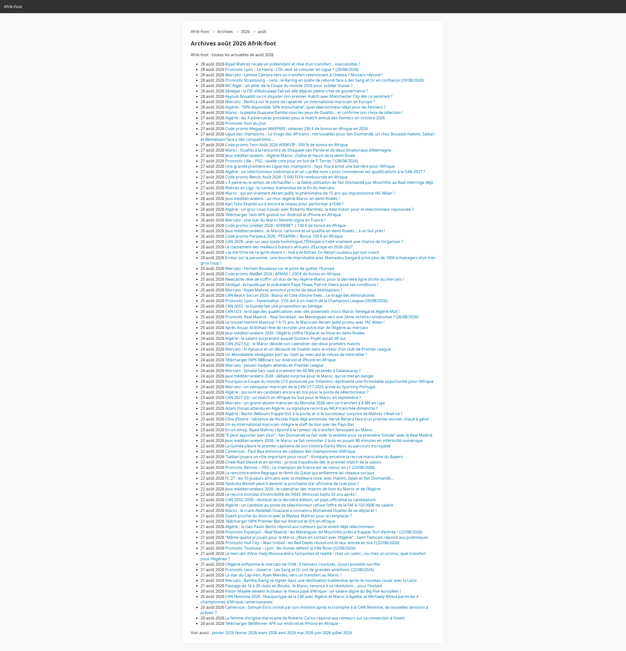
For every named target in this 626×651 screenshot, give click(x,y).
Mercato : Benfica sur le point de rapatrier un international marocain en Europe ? (300, 101)
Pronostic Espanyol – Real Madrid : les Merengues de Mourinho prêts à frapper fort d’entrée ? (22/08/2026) (323, 532)
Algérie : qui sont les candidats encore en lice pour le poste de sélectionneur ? (297, 392)
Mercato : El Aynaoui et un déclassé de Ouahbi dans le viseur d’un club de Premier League (308, 349)
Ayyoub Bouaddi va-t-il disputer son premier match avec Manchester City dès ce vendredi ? (308, 96)
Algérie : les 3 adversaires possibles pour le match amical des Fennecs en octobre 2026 (305, 118)
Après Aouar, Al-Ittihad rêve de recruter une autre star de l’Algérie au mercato (296, 327)
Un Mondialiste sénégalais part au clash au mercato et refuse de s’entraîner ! (296, 354)
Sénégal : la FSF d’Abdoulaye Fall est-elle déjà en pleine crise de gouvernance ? (296, 91)
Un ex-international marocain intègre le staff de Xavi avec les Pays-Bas (290, 424)
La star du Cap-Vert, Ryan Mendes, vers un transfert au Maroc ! (283, 575)
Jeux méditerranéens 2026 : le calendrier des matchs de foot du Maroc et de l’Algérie (302, 489)
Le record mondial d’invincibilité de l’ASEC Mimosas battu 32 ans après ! (291, 494)
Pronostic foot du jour (246, 123)
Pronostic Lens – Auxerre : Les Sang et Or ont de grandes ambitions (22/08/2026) (299, 569)
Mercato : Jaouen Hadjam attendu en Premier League (274, 365)
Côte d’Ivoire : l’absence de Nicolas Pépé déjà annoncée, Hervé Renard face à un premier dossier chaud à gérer (327, 419)
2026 (245, 31)
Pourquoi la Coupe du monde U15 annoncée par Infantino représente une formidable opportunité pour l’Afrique (329, 381)
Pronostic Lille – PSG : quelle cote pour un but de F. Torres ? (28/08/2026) (291, 161)
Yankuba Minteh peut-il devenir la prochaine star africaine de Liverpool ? (292, 483)
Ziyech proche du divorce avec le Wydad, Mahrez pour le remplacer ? (288, 516)
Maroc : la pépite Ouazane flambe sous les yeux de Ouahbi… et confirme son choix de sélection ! (314, 112)
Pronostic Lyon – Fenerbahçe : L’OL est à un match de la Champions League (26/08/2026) (306, 300)
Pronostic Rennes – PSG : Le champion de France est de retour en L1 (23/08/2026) (300, 467)
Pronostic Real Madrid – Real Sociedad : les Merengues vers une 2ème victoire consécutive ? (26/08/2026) (322, 317)
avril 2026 (287, 632)
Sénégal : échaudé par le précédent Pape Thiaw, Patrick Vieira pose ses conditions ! (301, 284)
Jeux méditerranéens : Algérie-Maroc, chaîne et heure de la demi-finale (290, 155)
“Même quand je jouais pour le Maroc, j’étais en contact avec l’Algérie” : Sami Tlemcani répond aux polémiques (326, 537)
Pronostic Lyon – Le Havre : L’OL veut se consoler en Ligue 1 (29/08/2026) (291, 69)
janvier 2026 (223, 632)
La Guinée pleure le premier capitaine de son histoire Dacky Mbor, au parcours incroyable (308, 446)
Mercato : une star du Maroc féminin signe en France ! (275, 220)
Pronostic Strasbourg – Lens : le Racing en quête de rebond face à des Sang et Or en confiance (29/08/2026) (324, 80)
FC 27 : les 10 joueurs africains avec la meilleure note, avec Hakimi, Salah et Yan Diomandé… (309, 478)
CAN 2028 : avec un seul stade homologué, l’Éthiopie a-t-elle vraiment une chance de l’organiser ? (314, 241)
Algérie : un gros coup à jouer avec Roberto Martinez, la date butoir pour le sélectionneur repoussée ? (319, 209)
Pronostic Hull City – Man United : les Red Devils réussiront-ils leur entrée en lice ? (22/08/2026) (312, 542)
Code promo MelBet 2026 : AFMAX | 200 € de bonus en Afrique (282, 273)
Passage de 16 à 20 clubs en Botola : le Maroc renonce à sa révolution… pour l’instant (303, 585)
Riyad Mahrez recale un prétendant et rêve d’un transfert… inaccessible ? (292, 64)
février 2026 (246, 632)
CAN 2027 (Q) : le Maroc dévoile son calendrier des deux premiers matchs (292, 343)
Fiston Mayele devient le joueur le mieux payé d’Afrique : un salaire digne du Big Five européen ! (313, 591)
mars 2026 (267, 632)
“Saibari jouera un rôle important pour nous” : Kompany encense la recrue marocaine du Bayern (314, 456)
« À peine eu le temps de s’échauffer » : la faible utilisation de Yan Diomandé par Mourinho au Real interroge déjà (329, 182)
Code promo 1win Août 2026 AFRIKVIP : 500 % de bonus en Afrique (286, 144)
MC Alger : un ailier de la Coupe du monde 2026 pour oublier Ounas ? (289, 85)
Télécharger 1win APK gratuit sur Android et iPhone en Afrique (283, 214)
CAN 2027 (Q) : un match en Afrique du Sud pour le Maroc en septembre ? (293, 397)
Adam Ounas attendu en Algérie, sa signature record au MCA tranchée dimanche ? (301, 408)
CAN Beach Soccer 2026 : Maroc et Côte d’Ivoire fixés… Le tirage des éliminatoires (300, 295)
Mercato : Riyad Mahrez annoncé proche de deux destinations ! (283, 290)
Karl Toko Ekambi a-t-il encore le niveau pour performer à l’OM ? (284, 204)
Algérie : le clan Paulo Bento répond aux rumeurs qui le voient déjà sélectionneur (299, 526)
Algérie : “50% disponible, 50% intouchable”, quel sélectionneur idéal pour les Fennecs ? (305, 107)
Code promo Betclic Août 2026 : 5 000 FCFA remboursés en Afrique (286, 177)
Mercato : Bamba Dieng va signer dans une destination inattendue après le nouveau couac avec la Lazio (321, 580)
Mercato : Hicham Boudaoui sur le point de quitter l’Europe (279, 268)
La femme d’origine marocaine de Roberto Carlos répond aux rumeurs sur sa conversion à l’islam (315, 618)
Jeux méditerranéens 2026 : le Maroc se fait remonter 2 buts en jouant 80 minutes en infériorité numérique (324, 440)
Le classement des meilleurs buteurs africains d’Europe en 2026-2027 (289, 247)
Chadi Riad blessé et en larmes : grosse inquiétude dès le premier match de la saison (303, 462)
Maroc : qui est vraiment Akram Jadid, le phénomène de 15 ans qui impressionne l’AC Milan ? (310, 193)
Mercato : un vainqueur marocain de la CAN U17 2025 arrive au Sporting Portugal (300, 386)
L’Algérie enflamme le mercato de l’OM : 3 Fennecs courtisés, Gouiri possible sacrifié (302, 564)
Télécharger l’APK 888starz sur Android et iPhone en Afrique (280, 360)
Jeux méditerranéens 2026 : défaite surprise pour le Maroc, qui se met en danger (299, 376)
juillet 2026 (342, 632)
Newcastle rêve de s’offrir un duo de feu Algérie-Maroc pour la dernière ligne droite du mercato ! (314, 279)
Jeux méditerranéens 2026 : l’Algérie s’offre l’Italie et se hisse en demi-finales (295, 333)
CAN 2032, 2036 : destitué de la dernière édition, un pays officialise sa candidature (300, 499)
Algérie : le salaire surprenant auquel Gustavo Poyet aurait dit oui (285, 338)
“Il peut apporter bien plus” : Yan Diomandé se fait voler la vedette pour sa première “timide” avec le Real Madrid (328, 435)
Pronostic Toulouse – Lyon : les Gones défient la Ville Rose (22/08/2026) (290, 548)
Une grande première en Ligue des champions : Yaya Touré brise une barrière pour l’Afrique (310, 166)
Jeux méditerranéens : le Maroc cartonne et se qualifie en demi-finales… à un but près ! (305, 230)
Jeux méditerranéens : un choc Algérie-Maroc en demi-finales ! (282, 198)
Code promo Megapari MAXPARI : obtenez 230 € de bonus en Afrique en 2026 (296, 128)
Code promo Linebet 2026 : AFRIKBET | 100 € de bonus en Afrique (285, 225)
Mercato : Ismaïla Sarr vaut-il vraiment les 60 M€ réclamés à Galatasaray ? (293, 370)
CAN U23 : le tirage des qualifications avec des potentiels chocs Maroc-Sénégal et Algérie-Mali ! (312, 311)
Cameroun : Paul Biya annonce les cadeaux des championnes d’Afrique (290, 451)
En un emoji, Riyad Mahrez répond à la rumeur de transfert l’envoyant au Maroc (299, 429)
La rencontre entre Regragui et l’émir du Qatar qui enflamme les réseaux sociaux (299, 472)
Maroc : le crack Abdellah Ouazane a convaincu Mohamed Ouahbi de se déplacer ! (301, 510)
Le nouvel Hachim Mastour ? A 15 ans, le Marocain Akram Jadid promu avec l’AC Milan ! (304, 322)
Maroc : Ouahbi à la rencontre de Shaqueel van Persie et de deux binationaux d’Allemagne (308, 150)
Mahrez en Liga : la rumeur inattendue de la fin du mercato (279, 187)
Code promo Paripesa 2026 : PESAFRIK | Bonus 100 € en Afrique (284, 236)
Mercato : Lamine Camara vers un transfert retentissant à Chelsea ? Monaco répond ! (303, 74)
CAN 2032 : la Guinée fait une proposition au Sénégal (273, 306)
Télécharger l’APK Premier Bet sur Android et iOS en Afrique (280, 521)
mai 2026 (305, 632)
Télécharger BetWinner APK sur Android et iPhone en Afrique (281, 623)
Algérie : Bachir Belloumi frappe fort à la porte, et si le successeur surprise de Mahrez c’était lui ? (313, 413)
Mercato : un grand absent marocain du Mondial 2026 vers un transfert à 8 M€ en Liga (305, 403)
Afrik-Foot (13, 6)
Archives (225, 31)
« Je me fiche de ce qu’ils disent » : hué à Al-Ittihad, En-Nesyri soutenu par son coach (302, 252)
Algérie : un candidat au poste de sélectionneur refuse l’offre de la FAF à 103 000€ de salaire (309, 505)
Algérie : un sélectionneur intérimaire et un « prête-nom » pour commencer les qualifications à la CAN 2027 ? (325, 171)
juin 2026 (322, 632)
